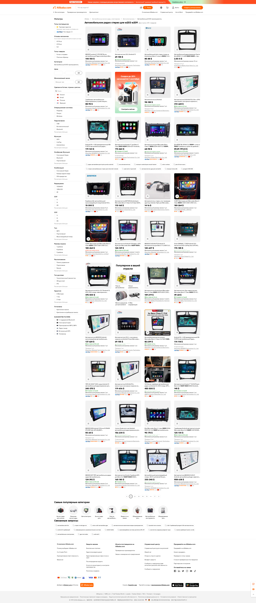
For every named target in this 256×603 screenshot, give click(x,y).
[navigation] (68, 258)
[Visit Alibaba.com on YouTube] (191, 571)
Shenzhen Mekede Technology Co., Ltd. (97, 63)
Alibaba (87, 19)
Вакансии (60, 559)
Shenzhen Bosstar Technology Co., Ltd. (157, 63)
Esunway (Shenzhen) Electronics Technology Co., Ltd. (158, 209)
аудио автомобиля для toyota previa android (100, 164)
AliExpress (99, 594)
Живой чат (148, 552)
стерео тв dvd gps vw (81, 525)
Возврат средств (150, 559)
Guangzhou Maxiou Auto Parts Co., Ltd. (186, 65)
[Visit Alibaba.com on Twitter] (183, 571)
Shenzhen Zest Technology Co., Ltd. (96, 209)
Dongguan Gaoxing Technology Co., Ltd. (97, 108)
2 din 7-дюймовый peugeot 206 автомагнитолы (180, 525)
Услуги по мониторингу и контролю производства (97, 566)
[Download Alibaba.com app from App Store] (178, 585)
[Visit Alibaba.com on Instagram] (187, 571)
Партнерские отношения (182, 563)
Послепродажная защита (94, 561)
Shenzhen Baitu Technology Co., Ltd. (185, 300)
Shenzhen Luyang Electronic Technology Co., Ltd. (128, 65)
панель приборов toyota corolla (185, 530)
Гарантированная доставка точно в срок (97, 556)
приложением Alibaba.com (160, 585)
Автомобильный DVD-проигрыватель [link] (149, 19)
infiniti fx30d (110, 530)
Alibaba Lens (67, 585)
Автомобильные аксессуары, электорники (106, 19)
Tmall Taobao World (118, 594)
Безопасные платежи (93, 548)
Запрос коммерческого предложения (127, 554)
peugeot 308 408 (188, 169)
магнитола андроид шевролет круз (160, 530)
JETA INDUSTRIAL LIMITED (182, 209)
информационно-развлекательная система (88, 530)
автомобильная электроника (66, 534)
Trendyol (149, 594)
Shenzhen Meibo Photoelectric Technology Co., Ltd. (158, 300)
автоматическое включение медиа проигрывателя (128, 525)
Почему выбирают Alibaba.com (67, 548)
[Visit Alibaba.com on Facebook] (175, 571)
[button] (141, 7)
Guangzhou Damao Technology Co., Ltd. (127, 157)
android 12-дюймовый (64, 530)
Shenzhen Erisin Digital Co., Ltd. (184, 256)
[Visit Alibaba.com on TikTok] (195, 571)
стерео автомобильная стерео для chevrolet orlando (103, 169)
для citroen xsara (180, 164)
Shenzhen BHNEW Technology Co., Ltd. (97, 153)
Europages (157, 594)
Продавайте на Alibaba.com (182, 548)
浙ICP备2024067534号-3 (179, 600)
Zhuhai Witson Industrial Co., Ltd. (125, 209)
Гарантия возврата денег (94, 552)
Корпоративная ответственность (67, 556)
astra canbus (166, 164)
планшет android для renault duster (146, 164)
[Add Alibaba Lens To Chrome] (87, 585)
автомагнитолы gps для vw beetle (151, 169)
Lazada (128, 594)
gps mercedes (84, 534)
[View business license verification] (146, 600)
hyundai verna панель (155, 525)
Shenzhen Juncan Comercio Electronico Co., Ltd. (158, 110)
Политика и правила (92, 571)
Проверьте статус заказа (182, 556)
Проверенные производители (125, 550)
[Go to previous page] (127, 496)
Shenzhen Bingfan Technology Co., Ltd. (127, 254)
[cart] (167, 8)
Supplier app (132, 585)
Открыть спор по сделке (152, 556)
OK (79, 73)
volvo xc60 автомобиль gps (100, 525)
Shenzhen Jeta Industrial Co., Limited (96, 254)
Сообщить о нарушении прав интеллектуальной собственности (156, 564)
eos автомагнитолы (124, 164)
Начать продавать (179, 552)
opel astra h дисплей (130, 169)
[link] (253, 584)
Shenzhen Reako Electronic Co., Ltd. (156, 157)
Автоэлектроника (128, 19)
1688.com (107, 594)
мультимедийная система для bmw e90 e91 (132, 530)
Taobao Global (136, 594)
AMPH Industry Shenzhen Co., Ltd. (96, 300)
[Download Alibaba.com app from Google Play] (192, 585)
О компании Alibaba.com (65, 544)
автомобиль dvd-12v (63, 525)
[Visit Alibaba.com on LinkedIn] (179, 571)
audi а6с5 (96, 534)
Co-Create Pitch (62, 552)
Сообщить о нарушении (152, 569)
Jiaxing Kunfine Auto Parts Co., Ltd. (185, 155)
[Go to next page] (159, 496)
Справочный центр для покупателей (156, 548)
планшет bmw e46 (172, 169)
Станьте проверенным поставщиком (186, 559)
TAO (143, 594)
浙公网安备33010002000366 (160, 600)
